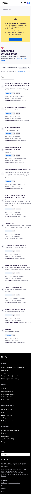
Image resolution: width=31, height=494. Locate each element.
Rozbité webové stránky (19, 158)
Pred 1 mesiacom (21, 140)
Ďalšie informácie (15, 39)
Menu (25, 3)
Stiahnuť (4, 388)
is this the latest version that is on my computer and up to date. (15, 196)
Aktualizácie (16, 116)
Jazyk (2, 451)
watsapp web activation (12, 127)
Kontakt (3, 491)
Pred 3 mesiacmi (21, 100)
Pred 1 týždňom (19, 238)
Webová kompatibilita (19, 184)
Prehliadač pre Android (8, 394)
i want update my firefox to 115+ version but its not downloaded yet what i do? (17, 84)
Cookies (3, 488)
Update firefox (9, 223)
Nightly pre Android (7, 421)
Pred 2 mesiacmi (21, 302)
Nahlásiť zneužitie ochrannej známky (12, 367)
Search (21, 3)
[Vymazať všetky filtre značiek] (29, 68)
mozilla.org (4, 480)
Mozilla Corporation (15, 465)
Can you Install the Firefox (13, 287)
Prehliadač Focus (6, 400)
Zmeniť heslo (5, 436)
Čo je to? (4, 433)
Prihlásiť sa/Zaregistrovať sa (10, 430)
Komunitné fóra (7, 9)
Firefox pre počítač (7, 391)
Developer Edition (6, 409)
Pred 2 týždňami (21, 188)
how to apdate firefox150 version (15, 107)
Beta (2, 412)
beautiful (8, 329)
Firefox (9, 96)
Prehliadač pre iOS (7, 397)
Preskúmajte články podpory (10, 379)
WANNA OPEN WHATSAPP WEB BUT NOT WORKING (13, 148)
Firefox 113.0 (23, 67)
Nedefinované (17, 136)
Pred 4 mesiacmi (21, 216)
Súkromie (4, 486)
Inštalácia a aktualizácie (19, 298)
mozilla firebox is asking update (15, 309)
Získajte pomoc (6, 442)
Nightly (3, 418)
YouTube (4, 459)
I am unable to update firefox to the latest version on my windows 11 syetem (17, 266)
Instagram (7, 459)
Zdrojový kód (5, 370)
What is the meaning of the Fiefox (15, 245)
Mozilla (5, 357)
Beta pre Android (6, 415)
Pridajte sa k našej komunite (10, 376)
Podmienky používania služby (10, 483)
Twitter (3, 373)
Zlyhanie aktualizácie (18, 96)
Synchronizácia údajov (8, 439)
